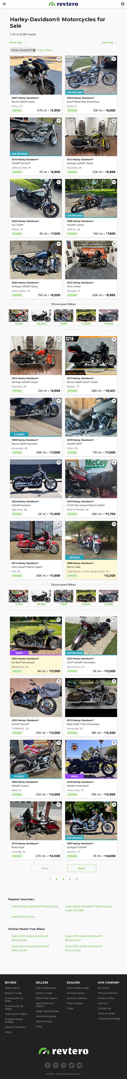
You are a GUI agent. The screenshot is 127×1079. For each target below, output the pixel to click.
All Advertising (75, 993)
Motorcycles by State (14, 999)
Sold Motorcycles (46, 1016)
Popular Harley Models (14, 1020)
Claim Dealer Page (78, 987)
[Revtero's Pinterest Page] (56, 1065)
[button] (22, 50)
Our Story (103, 987)
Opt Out (102, 1003)
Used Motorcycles (23, 916)
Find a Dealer (75, 1003)
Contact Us (104, 1008)
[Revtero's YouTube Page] (79, 1065)
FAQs (8, 1032)
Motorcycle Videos (16, 1014)
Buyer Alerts (12, 987)
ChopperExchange (109, 1018)
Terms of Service (108, 993)
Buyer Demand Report (45, 1005)
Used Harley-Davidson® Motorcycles (35, 906)
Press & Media (106, 1013)
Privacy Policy (106, 998)
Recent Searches (15, 1027)
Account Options (77, 998)
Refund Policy (44, 1021)
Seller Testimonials (47, 1011)
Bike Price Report (46, 998)
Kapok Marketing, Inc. (71, 1074)
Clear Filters (44, 50)
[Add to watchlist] (59, 59)
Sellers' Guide (44, 993)
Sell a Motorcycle (46, 987)
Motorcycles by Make (14, 1007)
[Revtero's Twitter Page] (71, 1065)
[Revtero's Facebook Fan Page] (48, 1065)
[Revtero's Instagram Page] (63, 1065)
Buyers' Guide (13, 993)
